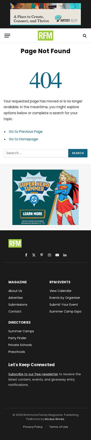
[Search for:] (36, 153)
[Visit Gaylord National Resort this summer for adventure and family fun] (45, 197)
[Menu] (7, 36)
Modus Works (54, 419)
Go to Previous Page (26, 131)
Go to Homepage (23, 139)
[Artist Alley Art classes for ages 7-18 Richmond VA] (45, 14)
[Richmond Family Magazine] (45, 35)
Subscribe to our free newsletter (33, 374)
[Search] (84, 36)
